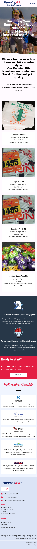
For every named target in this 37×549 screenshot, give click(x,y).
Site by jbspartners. (30, 542)
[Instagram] (7, 489)
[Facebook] (3, 489)
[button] (4, 115)
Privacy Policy (32, 545)
